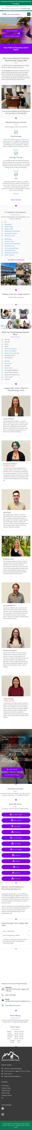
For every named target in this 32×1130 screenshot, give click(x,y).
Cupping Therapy (9, 229)
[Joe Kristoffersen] (16, 592)
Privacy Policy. (11, 1125)
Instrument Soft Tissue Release (12, 243)
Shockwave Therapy (10, 235)
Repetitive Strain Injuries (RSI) (12, 353)
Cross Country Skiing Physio (12, 248)
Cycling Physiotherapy (10, 250)
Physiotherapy (8, 224)
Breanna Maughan (10, 650)
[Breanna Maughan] (16, 637)
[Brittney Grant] (16, 546)
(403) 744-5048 (10, 995)
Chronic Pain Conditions (10, 351)
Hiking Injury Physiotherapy (11, 252)
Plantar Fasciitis (8, 368)
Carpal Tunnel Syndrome (11, 348)
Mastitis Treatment (9, 255)
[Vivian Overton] (16, 406)
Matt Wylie (7, 512)
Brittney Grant (8, 559)
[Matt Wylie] (16, 499)
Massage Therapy (9, 241)
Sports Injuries (8, 363)
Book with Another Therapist (12, 36)
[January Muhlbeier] (16, 450)
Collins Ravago (8, 699)
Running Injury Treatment (11, 233)
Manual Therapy (9, 226)
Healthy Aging (8, 239)
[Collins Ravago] (16, 686)
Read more (16, 150)
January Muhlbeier (10, 464)
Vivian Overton (8, 419)
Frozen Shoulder (9, 377)
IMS (5, 222)
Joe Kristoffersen (9, 606)
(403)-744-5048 (23, 6)
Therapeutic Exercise (10, 246)
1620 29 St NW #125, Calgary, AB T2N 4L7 (17, 990)
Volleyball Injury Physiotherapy (12, 231)
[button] (16, 931)
